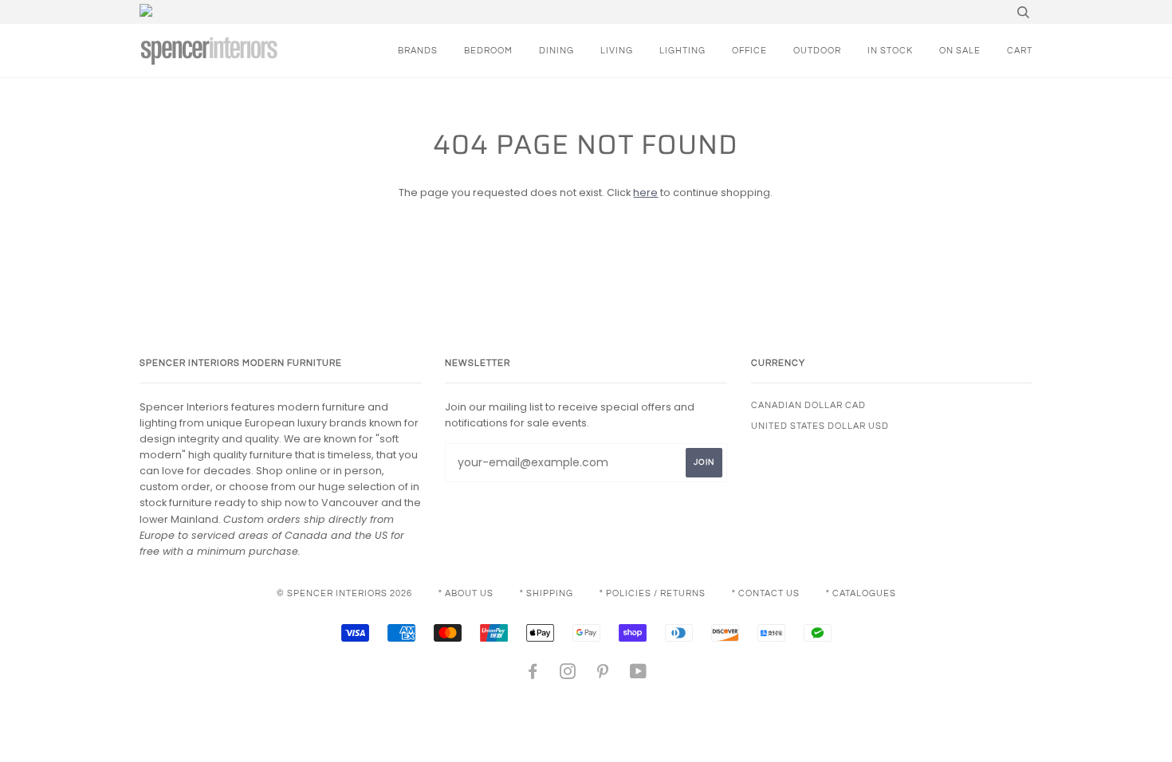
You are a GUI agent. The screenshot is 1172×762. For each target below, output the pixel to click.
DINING (556, 50)
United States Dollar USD (820, 426)
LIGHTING (682, 50)
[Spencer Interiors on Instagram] (568, 674)
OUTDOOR (817, 50)
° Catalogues (861, 593)
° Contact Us (766, 593)
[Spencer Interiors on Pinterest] (603, 674)
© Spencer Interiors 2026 (344, 593)
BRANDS (418, 50)
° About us (466, 593)
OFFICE (749, 50)
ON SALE (960, 50)
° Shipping (546, 593)
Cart (1019, 50)
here (645, 192)
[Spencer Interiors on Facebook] (533, 674)
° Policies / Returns (653, 593)
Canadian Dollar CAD (808, 405)
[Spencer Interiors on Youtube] (638, 674)
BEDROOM (488, 50)
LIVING (616, 50)
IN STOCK (890, 50)
